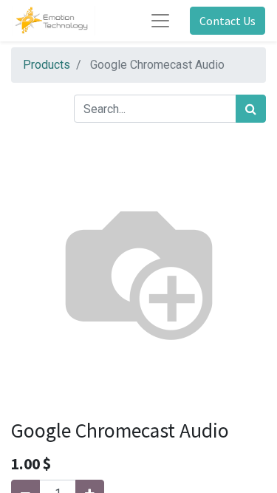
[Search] (251, 109)
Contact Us (227, 20)
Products (46, 65)
